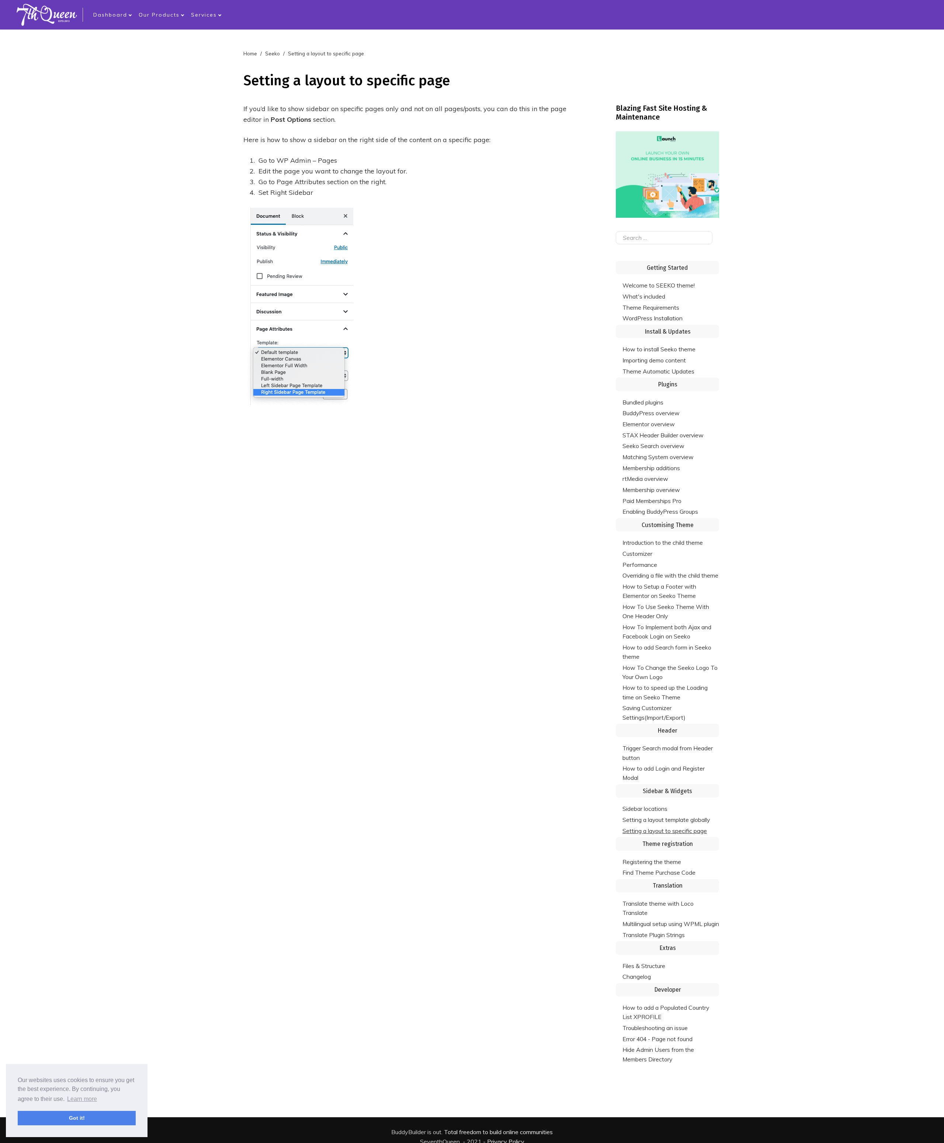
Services (204, 14)
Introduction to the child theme (662, 542)
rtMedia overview (645, 478)
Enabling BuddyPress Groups (660, 511)
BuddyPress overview (651, 413)
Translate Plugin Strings (653, 935)
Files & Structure (643, 966)
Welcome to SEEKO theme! (658, 285)
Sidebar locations (644, 808)
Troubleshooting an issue (655, 1028)
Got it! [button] (77, 1118)
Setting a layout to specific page (664, 830)
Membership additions (651, 468)
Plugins (667, 384)
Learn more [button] (82, 1099)
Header (667, 730)
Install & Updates (668, 331)
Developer (667, 989)
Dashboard (110, 14)
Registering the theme (651, 861)
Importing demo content (654, 360)
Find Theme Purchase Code (658, 872)
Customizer (637, 553)
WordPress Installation (652, 318)
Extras (667, 947)
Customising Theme (668, 525)
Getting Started (667, 267)
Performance (639, 564)
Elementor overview (648, 424)
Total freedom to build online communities (498, 1132)
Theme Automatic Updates (658, 371)
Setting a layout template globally (666, 819)
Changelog (636, 976)
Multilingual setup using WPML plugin (670, 923)
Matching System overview (658, 457)
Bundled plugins (642, 402)
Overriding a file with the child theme (670, 575)
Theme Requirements (650, 307)
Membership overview (651, 489)
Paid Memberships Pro (651, 501)
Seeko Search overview (653, 446)
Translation (668, 885)
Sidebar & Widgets (667, 791)
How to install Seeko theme (658, 349)
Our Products (159, 14)
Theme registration (667, 843)
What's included (643, 296)
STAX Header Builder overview (663, 435)
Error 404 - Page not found (657, 1039)
